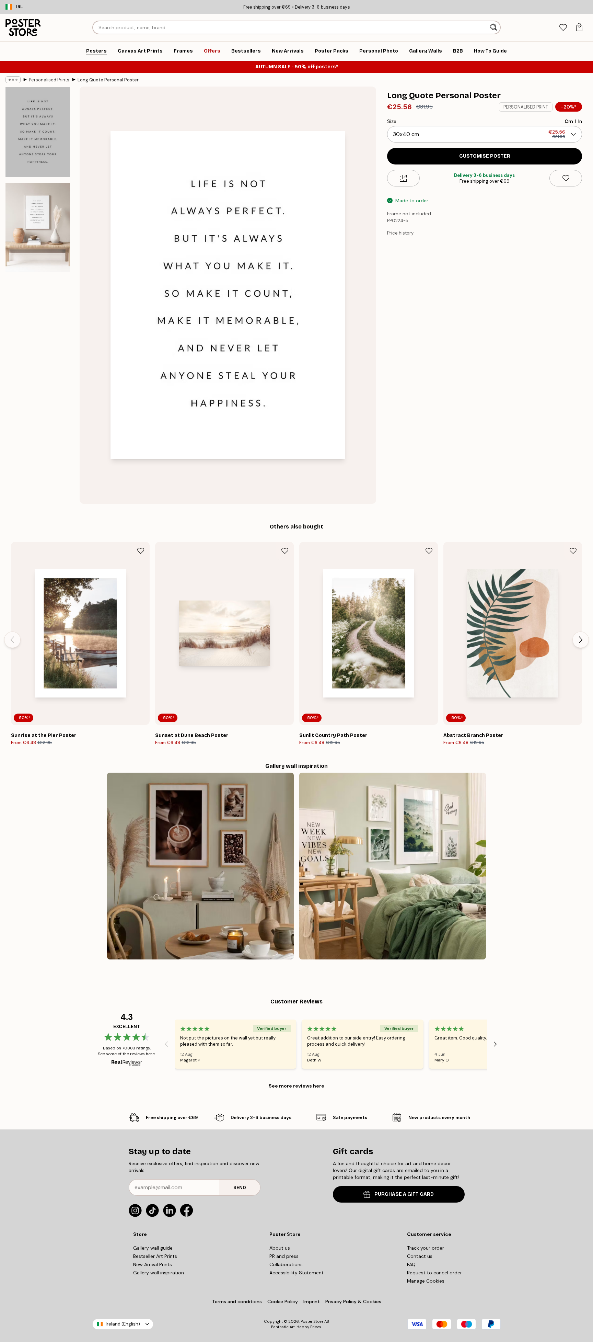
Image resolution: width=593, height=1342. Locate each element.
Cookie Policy (282, 1301)
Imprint (311, 1301)
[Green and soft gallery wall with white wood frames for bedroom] (392, 866)
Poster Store (312, 1321)
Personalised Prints (49, 80)
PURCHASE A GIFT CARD (404, 1194)
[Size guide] (403, 178)
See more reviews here (296, 1086)
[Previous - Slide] (12, 640)
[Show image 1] (37, 132)
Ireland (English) (123, 1324)
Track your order (425, 1248)
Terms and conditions (237, 1301)
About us (279, 1248)
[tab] (563, 27)
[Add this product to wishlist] (565, 178)
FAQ (411, 1264)
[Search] (494, 27)
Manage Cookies (425, 1281)
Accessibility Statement (296, 1273)
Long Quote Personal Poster (108, 80)
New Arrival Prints (152, 1264)
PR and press (284, 1256)
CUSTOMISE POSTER (484, 156)
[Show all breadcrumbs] (13, 79)
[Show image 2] (37, 227)
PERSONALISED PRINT (525, 107)
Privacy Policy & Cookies (353, 1301)
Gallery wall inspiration (158, 1273)
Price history (400, 233)
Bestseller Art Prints (155, 1256)
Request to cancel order (434, 1273)
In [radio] (580, 121)
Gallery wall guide (153, 1248)
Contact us (419, 1256)
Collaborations (286, 1264)
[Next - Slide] (580, 640)
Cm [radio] (569, 121)
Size (391, 121)
